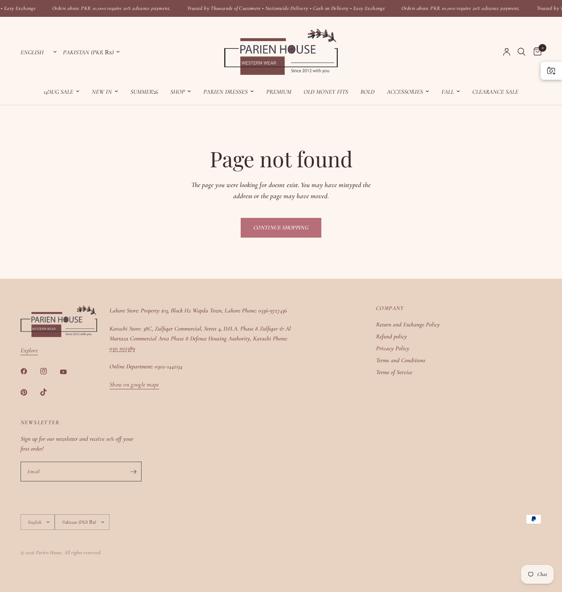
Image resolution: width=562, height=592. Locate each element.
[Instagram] (49, 371)
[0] (535, 52)
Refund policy (391, 336)
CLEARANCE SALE (495, 91)
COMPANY (390, 308)
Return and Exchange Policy (408, 324)
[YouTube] (69, 372)
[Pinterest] (30, 392)
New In (102, 91)
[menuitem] (61, 92)
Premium (278, 91)
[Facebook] (30, 371)
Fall (447, 91)
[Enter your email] (133, 471)
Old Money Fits (326, 91)
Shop (177, 91)
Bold (367, 91)
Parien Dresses (225, 91)
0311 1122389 (122, 348)
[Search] (521, 52)
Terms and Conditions (400, 360)
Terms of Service (394, 372)
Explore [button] (29, 350)
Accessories (405, 91)
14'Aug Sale (58, 91)
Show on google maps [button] (134, 384)
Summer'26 (144, 91)
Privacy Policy (392, 348)
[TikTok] (49, 392)
